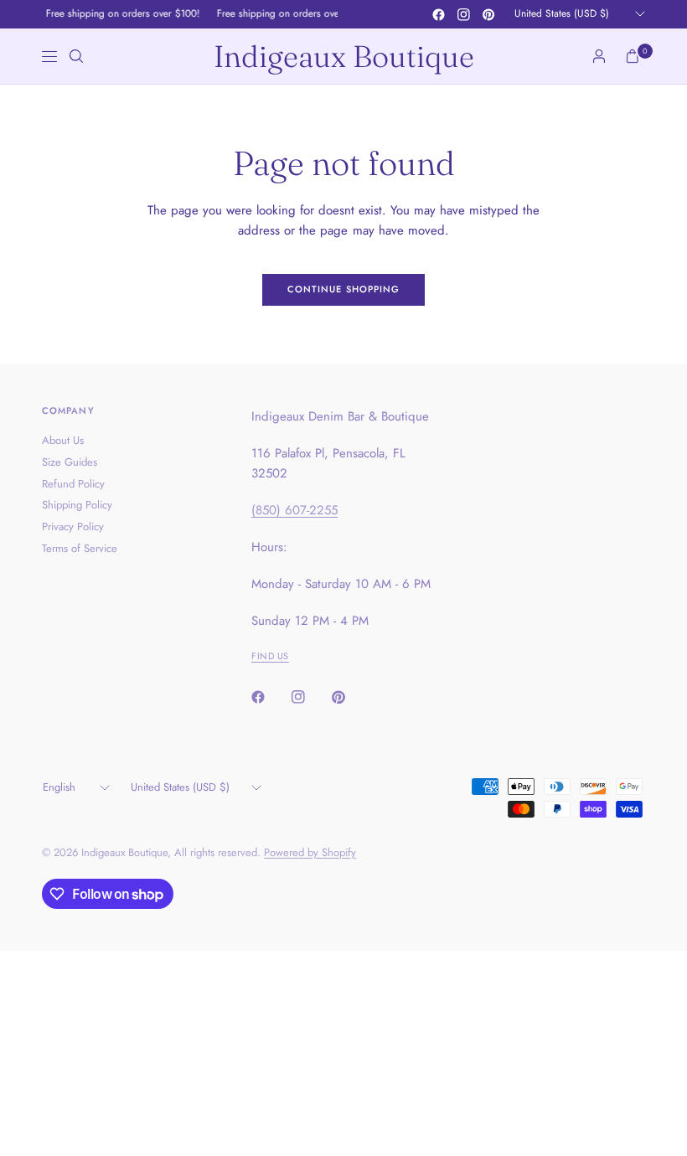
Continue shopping (343, 289)
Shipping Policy (77, 505)
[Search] (76, 56)
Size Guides (69, 462)
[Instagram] (463, 14)
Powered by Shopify (310, 852)
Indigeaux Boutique (344, 56)
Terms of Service (79, 548)
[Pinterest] (488, 14)
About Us (63, 440)
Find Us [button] (270, 656)
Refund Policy (73, 484)
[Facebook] (438, 14)
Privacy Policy (73, 526)
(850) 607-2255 (294, 510)
